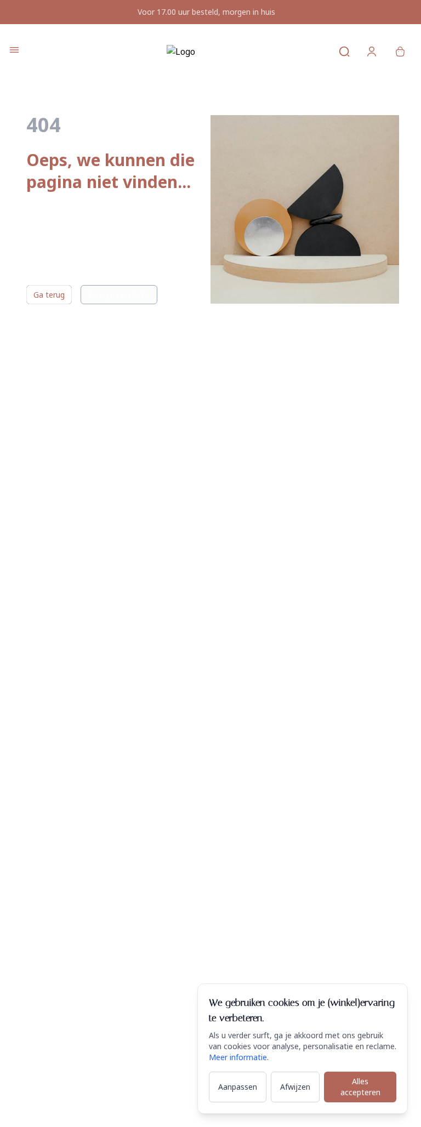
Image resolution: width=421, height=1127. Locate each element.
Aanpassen (237, 1087)
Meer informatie (238, 1057)
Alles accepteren (360, 1086)
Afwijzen (295, 1087)
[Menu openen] (14, 49)
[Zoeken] (344, 51)
